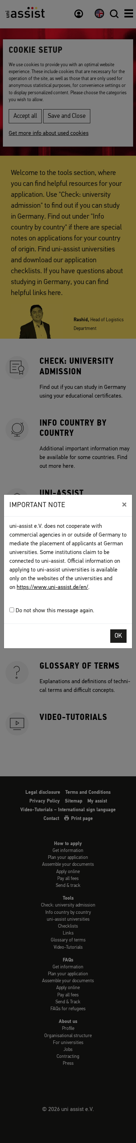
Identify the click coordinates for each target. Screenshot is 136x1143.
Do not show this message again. (54, 611)
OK (118, 636)
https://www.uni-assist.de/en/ (52, 587)
